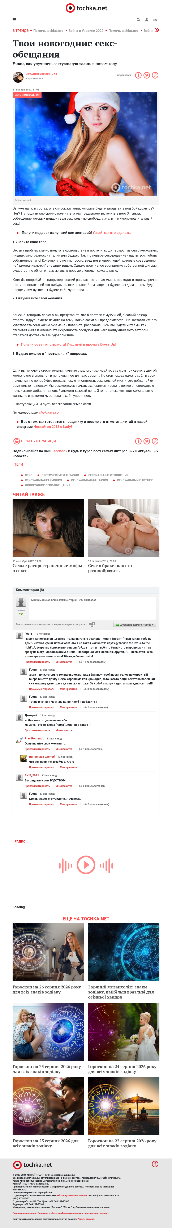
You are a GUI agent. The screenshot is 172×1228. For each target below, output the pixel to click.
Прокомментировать (37, 662)
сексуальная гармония (43, 480)
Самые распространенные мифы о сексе (47, 568)
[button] (147, 19)
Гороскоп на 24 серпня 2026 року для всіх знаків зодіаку (122, 1069)
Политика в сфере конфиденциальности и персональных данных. (73, 1213)
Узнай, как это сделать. (112, 233)
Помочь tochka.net (48, 31)
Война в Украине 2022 (86, 31)
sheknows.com (50, 412)
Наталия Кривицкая (41, 74)
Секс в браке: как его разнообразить (110, 568)
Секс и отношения (27, 94)
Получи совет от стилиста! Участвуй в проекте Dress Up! (68, 344)
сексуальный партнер (135, 480)
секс (28, 475)
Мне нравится (64, 662)
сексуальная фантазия (89, 480)
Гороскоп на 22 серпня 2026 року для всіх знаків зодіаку (122, 1143)
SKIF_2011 (32, 775)
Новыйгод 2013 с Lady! (53, 427)
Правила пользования (24, 1213)
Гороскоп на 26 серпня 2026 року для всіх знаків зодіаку (47, 989)
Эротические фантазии (60, 475)
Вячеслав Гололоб (42, 756)
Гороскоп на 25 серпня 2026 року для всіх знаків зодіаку (47, 1069)
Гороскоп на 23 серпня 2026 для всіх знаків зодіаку (46, 1143)
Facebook (59, 451)
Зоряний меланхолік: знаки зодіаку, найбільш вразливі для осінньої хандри (121, 992)
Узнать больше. (86, 1219)
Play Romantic (34, 738)
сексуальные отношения (108, 475)
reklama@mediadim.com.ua (72, 1195)
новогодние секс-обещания (47, 485)
